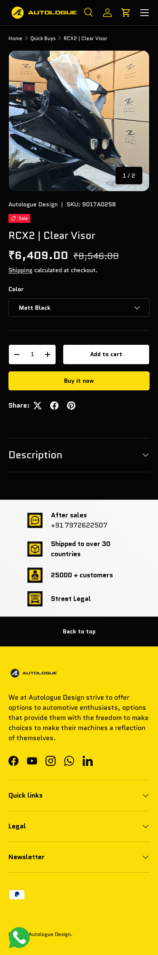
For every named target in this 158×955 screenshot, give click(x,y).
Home (15, 38)
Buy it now (79, 380)
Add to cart (106, 354)
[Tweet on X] (37, 405)
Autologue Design (33, 204)
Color (16, 289)
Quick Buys (43, 38)
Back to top (79, 631)
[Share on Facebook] (54, 405)
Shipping (20, 270)
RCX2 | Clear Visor (85, 38)
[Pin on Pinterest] (71, 405)
